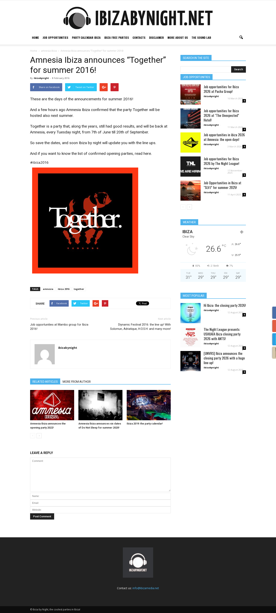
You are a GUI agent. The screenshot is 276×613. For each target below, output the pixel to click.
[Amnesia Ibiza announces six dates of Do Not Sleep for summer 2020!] (100, 405)
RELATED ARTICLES (45, 381)
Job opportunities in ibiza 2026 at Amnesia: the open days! (224, 137)
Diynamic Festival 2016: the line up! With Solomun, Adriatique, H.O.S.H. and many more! (140, 327)
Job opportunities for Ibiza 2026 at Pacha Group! (221, 89)
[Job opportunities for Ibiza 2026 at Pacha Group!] (190, 94)
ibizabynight (41, 78)
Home (35, 37)
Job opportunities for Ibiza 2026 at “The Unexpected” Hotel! (221, 115)
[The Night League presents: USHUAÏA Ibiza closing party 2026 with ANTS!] (190, 337)
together (79, 288)
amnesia (48, 288)
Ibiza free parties (116, 37)
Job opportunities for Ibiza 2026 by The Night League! (221, 161)
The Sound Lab (201, 37)
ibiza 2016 (63, 288)
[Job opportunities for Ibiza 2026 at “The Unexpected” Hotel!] (190, 118)
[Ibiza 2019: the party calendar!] (149, 405)
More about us (177, 37)
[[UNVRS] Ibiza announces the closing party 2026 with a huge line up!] (190, 361)
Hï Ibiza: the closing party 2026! (225, 305)
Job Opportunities (55, 37)
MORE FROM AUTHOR (77, 381)
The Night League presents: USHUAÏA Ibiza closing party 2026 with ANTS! (222, 334)
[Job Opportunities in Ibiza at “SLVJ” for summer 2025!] (190, 190)
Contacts (139, 37)
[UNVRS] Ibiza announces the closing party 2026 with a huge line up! (224, 358)
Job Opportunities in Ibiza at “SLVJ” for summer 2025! (222, 185)
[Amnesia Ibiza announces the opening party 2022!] (52, 405)
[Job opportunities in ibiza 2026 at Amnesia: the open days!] (190, 142)
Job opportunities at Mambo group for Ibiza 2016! (59, 327)
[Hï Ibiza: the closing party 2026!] (190, 313)
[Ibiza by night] (138, 18)
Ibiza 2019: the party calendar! (145, 423)
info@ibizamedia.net (146, 588)
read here (143, 153)
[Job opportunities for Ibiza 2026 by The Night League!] (190, 166)
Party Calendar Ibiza (86, 37)
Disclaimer (156, 37)
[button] (241, 37)
